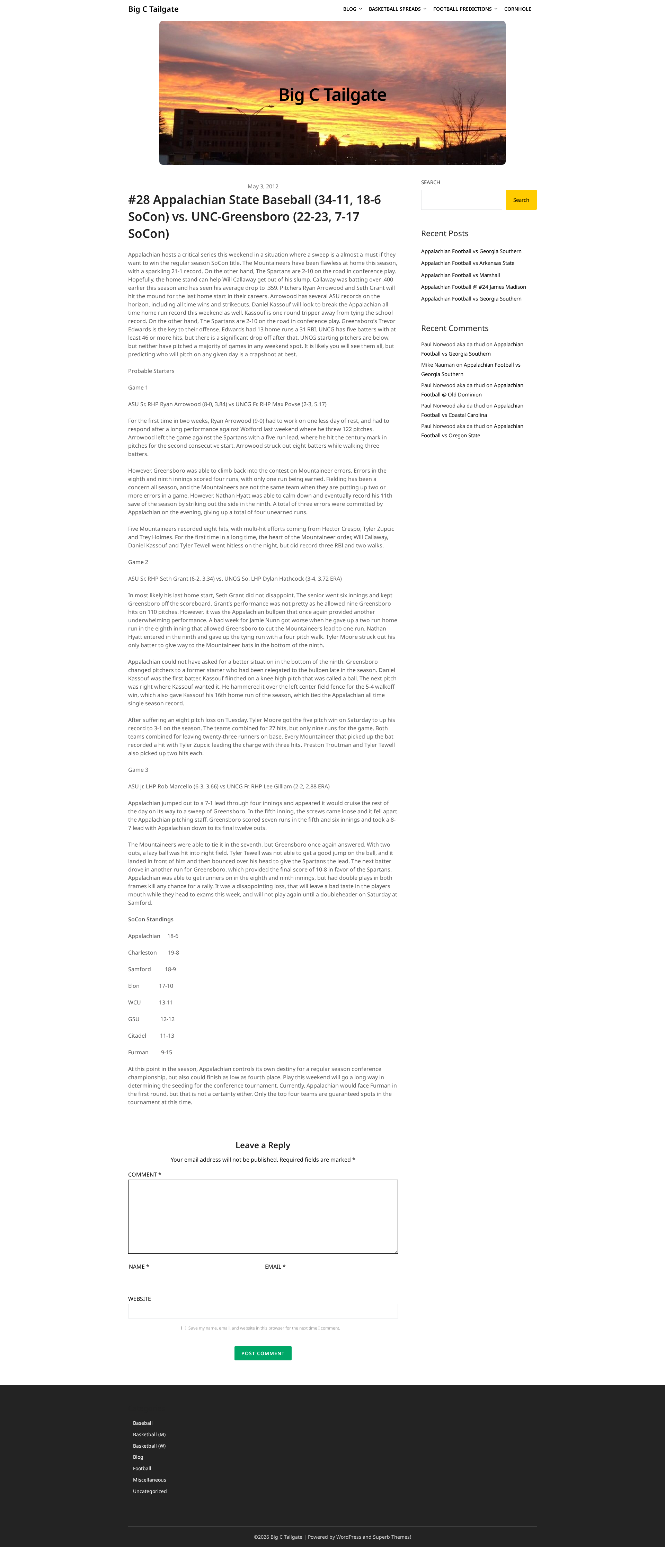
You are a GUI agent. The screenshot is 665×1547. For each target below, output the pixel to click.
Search (430, 182)
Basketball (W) (149, 1445)
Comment (144, 1174)
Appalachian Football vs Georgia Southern (471, 251)
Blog (349, 9)
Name (139, 1266)
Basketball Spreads (395, 9)
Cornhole (517, 9)
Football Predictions (462, 9)
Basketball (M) (149, 1434)
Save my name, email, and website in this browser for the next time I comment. (264, 1328)
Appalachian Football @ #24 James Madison (473, 286)
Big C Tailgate (153, 8)
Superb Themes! (392, 1536)
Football (142, 1468)
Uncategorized (150, 1491)
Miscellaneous (149, 1479)
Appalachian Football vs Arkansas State (467, 262)
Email (275, 1266)
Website (139, 1299)
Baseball (143, 1423)
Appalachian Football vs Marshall (460, 274)
